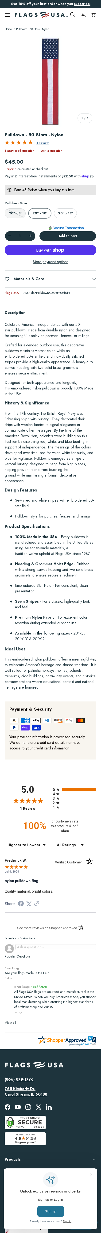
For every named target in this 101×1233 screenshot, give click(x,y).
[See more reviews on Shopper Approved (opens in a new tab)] (36, 904)
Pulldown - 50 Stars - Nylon (32, 29)
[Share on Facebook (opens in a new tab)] (21, 904)
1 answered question (20, 151)
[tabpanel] (50, 508)
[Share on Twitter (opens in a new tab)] (29, 904)
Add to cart (67, 236)
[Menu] (7, 15)
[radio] (74, 789)
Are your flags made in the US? (27, 973)
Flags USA (12, 292)
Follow (8, 978)
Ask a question (51, 151)
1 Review (42, 143)
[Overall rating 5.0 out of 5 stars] (19, 143)
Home (8, 29)
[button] (93, 15)
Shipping (10, 169)
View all (10, 1022)
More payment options (50, 261)
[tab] (15, 312)
